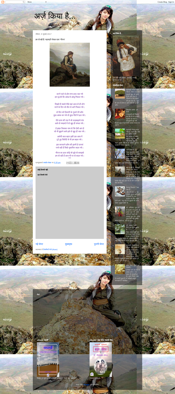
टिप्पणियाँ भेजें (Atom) (50, 249)
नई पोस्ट (39, 244)
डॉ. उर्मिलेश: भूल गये (132, 207)
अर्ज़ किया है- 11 (131, 150)
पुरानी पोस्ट (99, 244)
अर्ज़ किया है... (55, 16)
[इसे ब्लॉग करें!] (70, 162)
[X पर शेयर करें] (73, 162)
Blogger (87, 385)
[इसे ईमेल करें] (67, 162)
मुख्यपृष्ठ (68, 244)
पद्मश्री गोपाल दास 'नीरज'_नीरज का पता (133, 91)
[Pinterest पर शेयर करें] (78, 162)
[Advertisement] (87, 315)
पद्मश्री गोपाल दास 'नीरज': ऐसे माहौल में (132, 246)
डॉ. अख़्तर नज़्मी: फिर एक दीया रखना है (132, 227)
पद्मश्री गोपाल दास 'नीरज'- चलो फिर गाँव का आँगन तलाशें (133, 132)
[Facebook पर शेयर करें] (75, 162)
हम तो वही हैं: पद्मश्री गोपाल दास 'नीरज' (133, 169)
